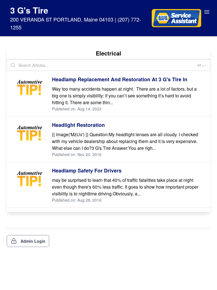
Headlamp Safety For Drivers (86, 170)
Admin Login (33, 241)
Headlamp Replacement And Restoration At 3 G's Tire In (119, 79)
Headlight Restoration (78, 125)
